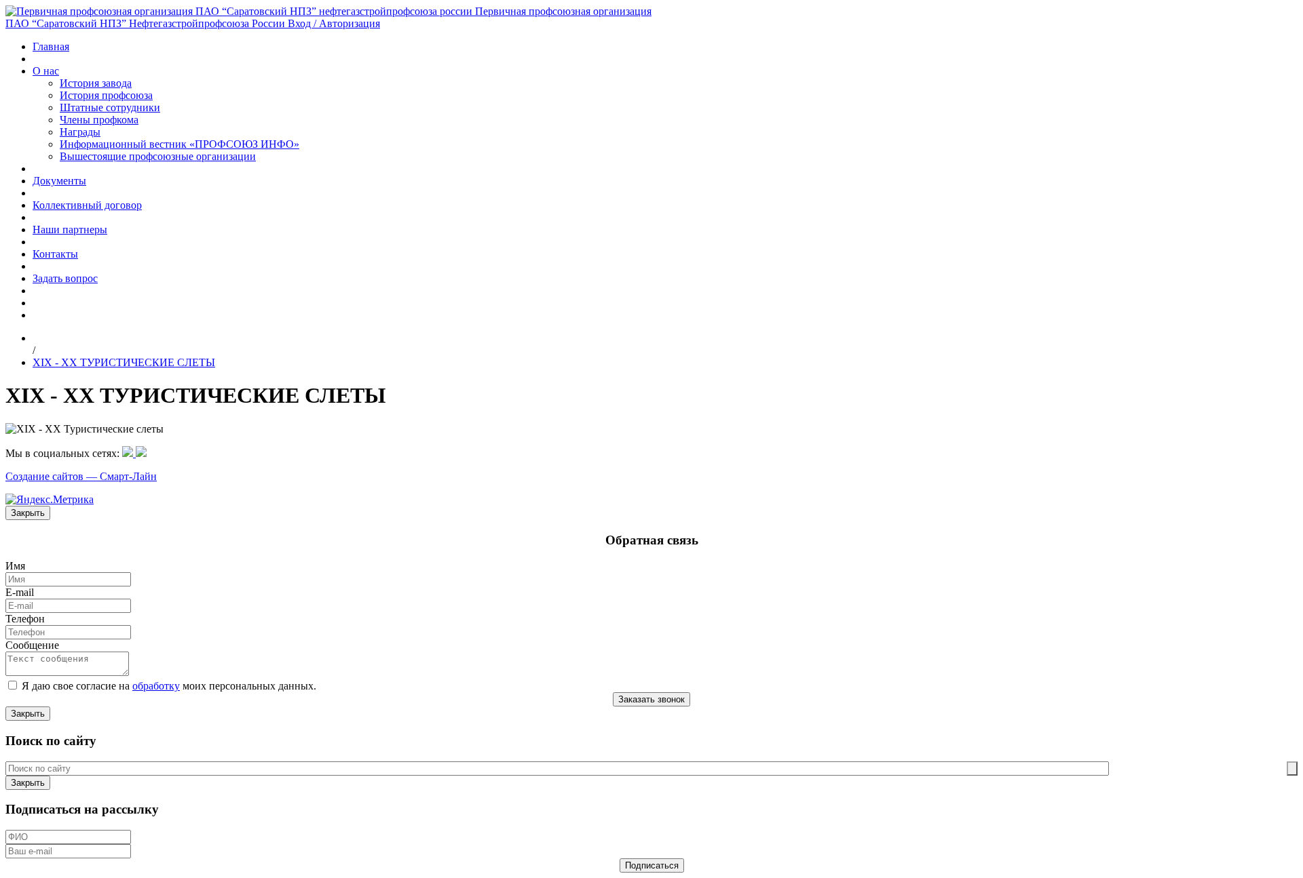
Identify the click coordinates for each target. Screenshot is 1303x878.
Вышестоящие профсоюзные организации (158, 156)
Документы (59, 180)
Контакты (55, 254)
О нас (46, 71)
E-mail (19, 592)
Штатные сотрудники (110, 107)
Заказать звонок (651, 699)
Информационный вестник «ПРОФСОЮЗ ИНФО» (179, 144)
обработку (156, 686)
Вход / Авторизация (334, 23)
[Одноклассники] (129, 453)
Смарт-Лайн (128, 476)
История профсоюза (106, 95)
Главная (51, 46)
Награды (80, 132)
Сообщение (32, 645)
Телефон (25, 618)
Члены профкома (99, 119)
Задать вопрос (65, 278)
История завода (96, 83)
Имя (15, 566)
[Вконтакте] (141, 453)
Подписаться (652, 865)
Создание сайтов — (52, 476)
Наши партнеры (70, 229)
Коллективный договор (87, 205)
